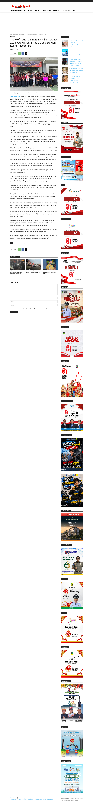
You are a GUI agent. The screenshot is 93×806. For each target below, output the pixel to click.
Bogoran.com (39, 798)
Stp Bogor (32, 242)
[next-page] (13, 276)
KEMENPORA (16, 242)
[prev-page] (11, 276)
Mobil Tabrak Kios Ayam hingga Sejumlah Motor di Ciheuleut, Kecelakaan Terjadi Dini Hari (16, 272)
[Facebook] (23, 53)
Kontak (71, 800)
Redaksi (62, 798)
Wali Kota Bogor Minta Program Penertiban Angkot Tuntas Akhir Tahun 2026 (49, 272)
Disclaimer (77, 798)
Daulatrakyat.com (14, 799)
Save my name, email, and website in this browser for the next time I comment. (29, 308)
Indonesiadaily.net (22, 798)
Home (11, 34)
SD (11, 49)
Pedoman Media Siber (69, 798)
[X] (26, 53)
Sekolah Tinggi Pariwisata (24, 242)
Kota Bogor (15, 34)
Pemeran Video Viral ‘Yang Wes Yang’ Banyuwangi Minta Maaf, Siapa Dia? (76, 70)
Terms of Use (67, 800)
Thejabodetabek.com (48, 799)
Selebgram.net (31, 798)
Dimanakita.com (30, 799)
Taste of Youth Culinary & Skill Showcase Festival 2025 (44, 242)
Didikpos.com (22, 799)
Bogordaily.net (13, 798)
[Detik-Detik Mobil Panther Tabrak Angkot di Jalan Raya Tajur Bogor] (33, 264)
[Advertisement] (46, 22)
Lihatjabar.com (38, 799)
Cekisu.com (45, 798)
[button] (81, 10)
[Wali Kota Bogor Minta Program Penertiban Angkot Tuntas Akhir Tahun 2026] (50, 264)
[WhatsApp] (19, 53)
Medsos (76, 800)
